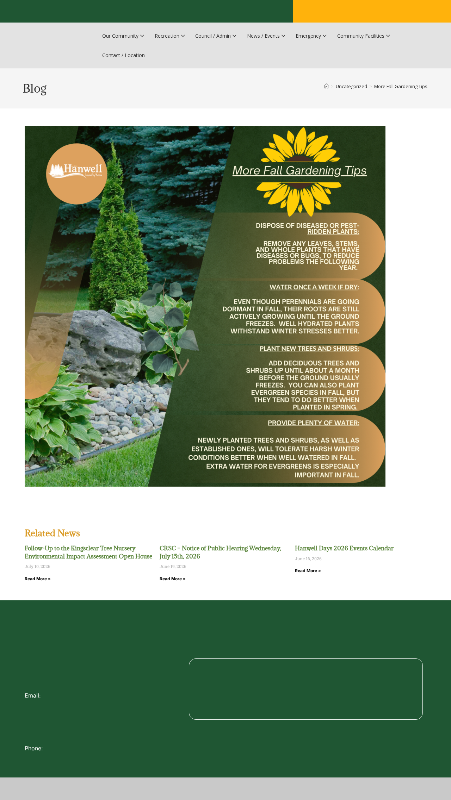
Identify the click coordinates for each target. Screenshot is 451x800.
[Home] (326, 86)
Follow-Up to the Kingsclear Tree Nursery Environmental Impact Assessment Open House (88, 552)
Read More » (38, 578)
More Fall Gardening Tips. (401, 86)
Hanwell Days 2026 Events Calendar (344, 548)
